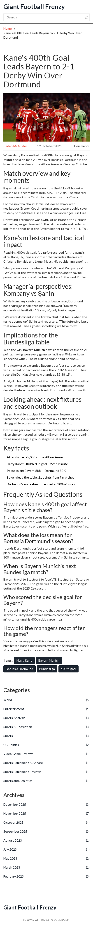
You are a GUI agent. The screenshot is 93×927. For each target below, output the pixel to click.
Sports (46, 736)
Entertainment (46, 709)
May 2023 (46, 858)
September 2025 (46, 831)
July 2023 (46, 849)
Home (7, 28)
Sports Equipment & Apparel (46, 763)
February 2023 (46, 876)
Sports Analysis (46, 718)
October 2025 (46, 822)
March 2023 (46, 867)
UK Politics (46, 745)
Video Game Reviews (46, 754)
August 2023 (46, 840)
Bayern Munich (48, 660)
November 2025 (46, 813)
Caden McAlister (15, 146)
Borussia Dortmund (19, 669)
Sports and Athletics (46, 781)
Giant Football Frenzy (34, 6)
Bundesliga (47, 669)
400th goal (68, 669)
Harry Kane (24, 660)
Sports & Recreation (46, 727)
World (46, 700)
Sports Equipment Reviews (46, 772)
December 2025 (46, 804)
